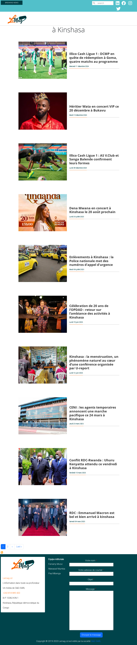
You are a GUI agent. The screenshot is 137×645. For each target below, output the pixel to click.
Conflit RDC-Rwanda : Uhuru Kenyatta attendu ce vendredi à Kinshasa (93, 464)
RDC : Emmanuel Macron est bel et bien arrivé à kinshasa (91, 515)
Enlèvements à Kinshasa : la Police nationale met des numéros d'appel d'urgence (91, 261)
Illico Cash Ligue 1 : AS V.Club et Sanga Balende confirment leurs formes (94, 159)
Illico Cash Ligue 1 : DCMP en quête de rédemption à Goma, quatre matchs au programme (93, 57)
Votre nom (90, 560)
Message (90, 589)
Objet (90, 579)
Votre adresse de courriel (90, 570)
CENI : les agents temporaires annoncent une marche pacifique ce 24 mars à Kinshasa (92, 413)
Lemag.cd (7, 578)
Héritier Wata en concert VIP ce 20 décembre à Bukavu (94, 108)
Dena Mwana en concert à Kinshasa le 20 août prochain (92, 210)
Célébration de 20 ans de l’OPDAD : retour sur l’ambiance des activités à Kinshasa (89, 311)
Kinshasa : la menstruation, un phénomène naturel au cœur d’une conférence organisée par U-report (93, 362)
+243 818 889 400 (11, 593)
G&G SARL (96, 641)
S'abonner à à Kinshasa (2, 552)
